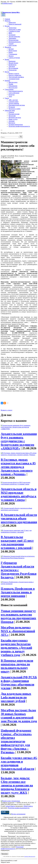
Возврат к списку (6, 410)
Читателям (12, 116)
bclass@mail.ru (10, 806)
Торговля (12, 66)
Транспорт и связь (15, 29)
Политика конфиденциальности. (19, 808)
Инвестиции (13, 50)
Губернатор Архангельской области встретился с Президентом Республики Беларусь (18, 570)
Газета (7, 98)
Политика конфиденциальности (19, 126)
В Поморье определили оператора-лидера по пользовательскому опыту (17, 666)
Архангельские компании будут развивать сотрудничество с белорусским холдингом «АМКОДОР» (19, 441)
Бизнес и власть (14, 73)
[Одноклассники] (5, 403)
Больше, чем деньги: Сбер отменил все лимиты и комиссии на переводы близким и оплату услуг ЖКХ (17, 785)
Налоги (11, 56)
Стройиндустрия (14, 31)
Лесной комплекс (14, 36)
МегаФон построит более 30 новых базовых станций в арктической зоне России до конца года (19, 715)
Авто (10, 96)
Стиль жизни (9, 89)
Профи (11, 84)
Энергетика (12, 28)
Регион (7, 26)
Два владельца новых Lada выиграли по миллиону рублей (16, 697)
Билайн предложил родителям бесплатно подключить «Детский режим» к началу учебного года (16, 648)
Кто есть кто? (13, 87)
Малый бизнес (13, 63)
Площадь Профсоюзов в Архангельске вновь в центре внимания (18, 592)
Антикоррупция (14, 79)
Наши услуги (13, 119)
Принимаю (5, 854)
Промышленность (15, 42)
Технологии (13, 70)
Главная (7, 19)
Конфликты (12, 65)
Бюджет (11, 49)
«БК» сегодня (13, 100)
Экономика (12, 38)
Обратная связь (10, 110)
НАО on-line (13, 45)
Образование (13, 86)
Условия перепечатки (16, 124)
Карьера (7, 80)
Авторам (11, 121)
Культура (12, 94)
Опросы (11, 112)
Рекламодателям (14, 114)
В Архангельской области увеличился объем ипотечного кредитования (19, 518)
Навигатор (12, 22)
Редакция (12, 107)
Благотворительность (16, 91)
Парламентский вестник (17, 105)
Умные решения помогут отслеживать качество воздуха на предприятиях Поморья (18, 616)
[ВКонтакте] (2, 403)
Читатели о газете (14, 109)
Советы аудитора (14, 57)
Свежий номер (13, 101)
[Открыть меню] (3, 15)
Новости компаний (15, 24)
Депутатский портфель (16, 77)
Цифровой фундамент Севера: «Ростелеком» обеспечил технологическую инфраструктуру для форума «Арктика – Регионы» (16, 741)
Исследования (13, 68)
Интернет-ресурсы (15, 117)
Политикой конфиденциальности (12, 847)
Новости (7, 21)
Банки (11, 52)
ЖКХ (10, 33)
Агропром (12, 35)
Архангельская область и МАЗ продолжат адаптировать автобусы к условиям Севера (18, 494)
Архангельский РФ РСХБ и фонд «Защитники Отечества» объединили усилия (19, 682)
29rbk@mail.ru (28, 806)
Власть (7, 72)
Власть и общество (15, 75)
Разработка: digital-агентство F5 (29, 856)
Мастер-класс (13, 82)
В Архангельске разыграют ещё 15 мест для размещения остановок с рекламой (17, 542)
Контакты (12, 123)
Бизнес (7, 59)
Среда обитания (14, 93)
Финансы (8, 47)
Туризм (11, 43)
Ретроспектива (13, 40)
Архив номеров (14, 103)
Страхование (13, 54)
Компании (12, 61)
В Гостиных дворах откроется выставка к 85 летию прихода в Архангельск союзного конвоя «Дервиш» (18, 467)
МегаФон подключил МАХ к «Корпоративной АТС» (18, 631)
